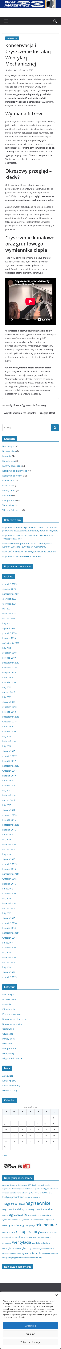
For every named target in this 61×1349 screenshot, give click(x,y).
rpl (3, 1237)
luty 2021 (6, 623)
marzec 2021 (8, 618)
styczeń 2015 (8, 918)
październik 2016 (10, 824)
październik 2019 (10, 662)
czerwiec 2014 (9, 947)
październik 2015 (10, 873)
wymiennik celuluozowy (11, 1253)
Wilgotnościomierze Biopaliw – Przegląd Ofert (29, 413)
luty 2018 (6, 746)
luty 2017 (6, 805)
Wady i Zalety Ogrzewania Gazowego (26, 405)
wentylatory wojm (39, 1249)
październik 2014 (10, 932)
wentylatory (23, 1248)
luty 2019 (6, 697)
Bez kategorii (8, 446)
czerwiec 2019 (9, 682)
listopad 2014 (9, 928)
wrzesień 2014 (9, 937)
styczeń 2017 (8, 810)
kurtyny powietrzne (13, 1197)
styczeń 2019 (8, 702)
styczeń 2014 (8, 972)
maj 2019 (6, 687)
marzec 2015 (8, 908)
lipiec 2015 (7, 888)
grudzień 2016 (9, 815)
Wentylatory (8, 505)
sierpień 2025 (9, 589)
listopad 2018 (9, 711)
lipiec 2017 (7, 780)
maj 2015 (6, 898)
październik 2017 (10, 765)
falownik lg (26, 1193)
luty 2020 (6, 648)
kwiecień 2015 (9, 903)
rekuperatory (28, 1231)
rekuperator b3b (8, 1232)
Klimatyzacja (8, 461)
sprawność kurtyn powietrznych (24, 1237)
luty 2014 (6, 967)
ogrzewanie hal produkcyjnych (39, 1215)
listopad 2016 (9, 819)
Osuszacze (7, 485)
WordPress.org (9, 1090)
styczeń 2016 (8, 859)
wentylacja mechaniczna (41, 1243)
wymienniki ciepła (31, 1253)
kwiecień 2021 (9, 613)
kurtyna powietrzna (42, 1192)
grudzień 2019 (9, 652)
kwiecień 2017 (9, 795)
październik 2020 (10, 643)
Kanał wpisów (9, 1080)
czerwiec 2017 (9, 785)
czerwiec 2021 (9, 603)
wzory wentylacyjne (10, 1257)
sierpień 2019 (9, 672)
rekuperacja (30, 1226)
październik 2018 (10, 716)
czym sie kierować (20, 1185)
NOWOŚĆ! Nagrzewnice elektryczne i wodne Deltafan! (29, 551)
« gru (4, 1155)
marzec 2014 (8, 962)
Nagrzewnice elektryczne (14, 470)
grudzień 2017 (9, 756)
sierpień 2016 (9, 829)
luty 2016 (6, 854)
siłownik (8, 1237)
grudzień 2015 (9, 864)
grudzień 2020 (9, 633)
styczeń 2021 (8, 628)
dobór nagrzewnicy (19, 1189)
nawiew (5, 1215)
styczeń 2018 (8, 751)
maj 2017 (6, 790)
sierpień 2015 (9, 883)
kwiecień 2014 (9, 957)
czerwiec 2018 (9, 731)
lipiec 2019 (7, 677)
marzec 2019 (8, 692)
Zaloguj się (7, 1075)
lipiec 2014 (7, 942)
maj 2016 (6, 839)
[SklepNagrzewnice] (30, 2)
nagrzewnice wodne (41, 1209)
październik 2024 (10, 593)
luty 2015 (6, 913)
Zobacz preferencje (30, 1342)
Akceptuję (30, 1325)
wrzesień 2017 (9, 770)
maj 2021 (6, 608)
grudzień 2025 (9, 584)
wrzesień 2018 (9, 721)
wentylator (8, 1248)
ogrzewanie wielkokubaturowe (33, 1220)
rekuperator (46, 1224)
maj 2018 (6, 736)
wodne (50, 1248)
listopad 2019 (9, 657)
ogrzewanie (18, 1214)
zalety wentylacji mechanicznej (30, 1257)
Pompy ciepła (9, 490)
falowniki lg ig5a (43, 1189)
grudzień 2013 (9, 977)
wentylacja (21, 1242)
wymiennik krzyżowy (50, 1253)
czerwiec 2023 (9, 598)
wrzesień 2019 (9, 667)
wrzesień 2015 (9, 878)
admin (10, 70)
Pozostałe (7, 495)
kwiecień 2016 (9, 844)
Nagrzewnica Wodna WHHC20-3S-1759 (21, 556)
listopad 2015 (9, 869)
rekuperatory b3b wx (48, 1232)
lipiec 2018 (7, 726)
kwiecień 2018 (9, 741)
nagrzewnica (13, 1203)
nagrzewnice (37, 1203)
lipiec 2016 (7, 834)
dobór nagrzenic (38, 1185)
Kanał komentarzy (11, 1085)
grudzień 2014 (9, 923)
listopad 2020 (9, 638)
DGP (29, 1185)
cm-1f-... (10, 1185)
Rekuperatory (12, 38)
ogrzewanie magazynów (11, 1220)
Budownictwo (9, 451)
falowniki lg (31, 1189)
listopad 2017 (9, 761)
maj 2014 (6, 952)
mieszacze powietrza (32, 1197)
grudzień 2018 (9, 706)
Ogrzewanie (8, 480)
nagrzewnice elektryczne (16, 1209)
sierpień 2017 (9, 775)
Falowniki (7, 456)
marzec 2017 (8, 800)
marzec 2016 (8, 849)
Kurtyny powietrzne (12, 465)
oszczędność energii (13, 1225)
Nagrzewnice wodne (12, 475)
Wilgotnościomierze (12, 510)
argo (4, 1185)
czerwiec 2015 (9, 893)
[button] (56, 1295)
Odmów (30, 1333)
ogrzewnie (50, 1220)
